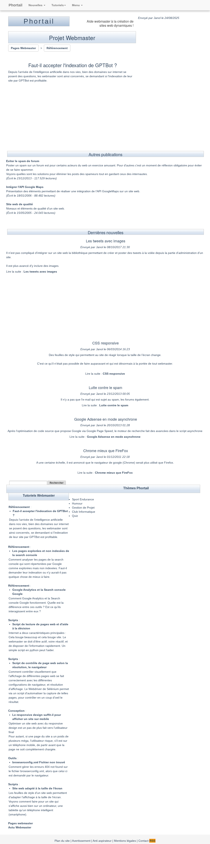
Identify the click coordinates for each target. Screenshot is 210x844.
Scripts (13, 620)
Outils (12, 758)
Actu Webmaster (19, 827)
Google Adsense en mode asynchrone (105, 419)
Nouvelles (36, 5)
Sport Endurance (83, 499)
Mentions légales (125, 840)
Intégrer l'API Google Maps (24, 187)
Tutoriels (57, 5)
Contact (143, 840)
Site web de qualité (19, 204)
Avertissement (81, 840)
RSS (152, 840)
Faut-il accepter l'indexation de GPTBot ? (72, 65)
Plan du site (62, 840)
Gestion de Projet (83, 507)
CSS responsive (105, 342)
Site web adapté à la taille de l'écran (37, 788)
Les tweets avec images (105, 240)
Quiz (75, 515)
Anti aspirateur (102, 840)
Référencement (19, 507)
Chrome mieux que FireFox (105, 450)
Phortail (15, 5)
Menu (76, 5)
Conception (16, 710)
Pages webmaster (20, 823)
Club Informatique (83, 511)
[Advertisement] (105, 113)
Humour (77, 503)
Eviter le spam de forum (22, 161)
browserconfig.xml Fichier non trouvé (38, 762)
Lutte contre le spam (105, 387)
